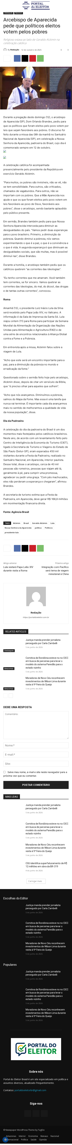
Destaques (8, 13)
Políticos (49, 528)
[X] (25, 58)
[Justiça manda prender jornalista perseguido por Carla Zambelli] (13, 645)
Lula (52, 523)
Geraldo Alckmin (39, 523)
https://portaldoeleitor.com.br (36, 617)
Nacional (18, 13)
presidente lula (12, 532)
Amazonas (8, 668)
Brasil (26, 523)
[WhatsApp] (40, 58)
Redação (14, 49)
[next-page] (11, 695)
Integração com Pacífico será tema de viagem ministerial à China (55, 571)
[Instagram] (36, 1113)
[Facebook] (17, 58)
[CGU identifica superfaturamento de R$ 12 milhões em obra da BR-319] (13, 868)
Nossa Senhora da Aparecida (18, 528)
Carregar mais (35, 881)
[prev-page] (5, 695)
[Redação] (5, 49)
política (38, 528)
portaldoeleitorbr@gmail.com (30, 1090)
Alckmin (16, 523)
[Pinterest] (32, 58)
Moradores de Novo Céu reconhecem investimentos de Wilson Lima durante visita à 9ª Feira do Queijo (46, 681)
